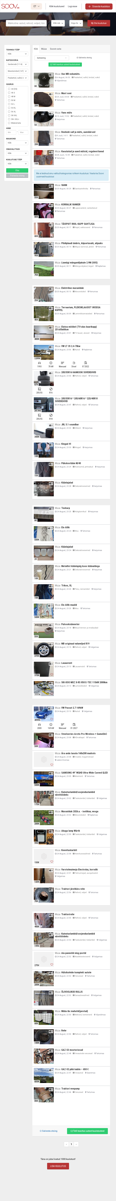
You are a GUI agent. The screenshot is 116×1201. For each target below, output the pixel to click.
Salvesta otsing (85, 58)
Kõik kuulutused (56, 6)
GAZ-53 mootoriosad (72, 1049)
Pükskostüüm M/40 (71, 463)
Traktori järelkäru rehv (73, 888)
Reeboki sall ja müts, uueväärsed (78, 132)
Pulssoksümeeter (70, 624)
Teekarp (65, 508)
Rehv (63, 1030)
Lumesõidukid (80, 686)
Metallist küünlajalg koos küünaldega (80, 566)
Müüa (44, 49)
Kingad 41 (66, 443)
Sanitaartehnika (81, 189)
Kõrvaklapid (79, 737)
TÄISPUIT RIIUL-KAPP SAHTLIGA (78, 223)
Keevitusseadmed (82, 854)
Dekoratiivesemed (82, 486)
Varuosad (78, 976)
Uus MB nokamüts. (70, 73)
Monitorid (78, 776)
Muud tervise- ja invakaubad (86, 628)
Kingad (77, 447)
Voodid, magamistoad (83, 757)
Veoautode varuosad (83, 1053)
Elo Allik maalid (69, 604)
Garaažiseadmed (81, 995)
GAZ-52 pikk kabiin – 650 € (75, 1069)
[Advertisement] (71, 1115)
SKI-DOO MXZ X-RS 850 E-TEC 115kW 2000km (84, 682)
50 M (13, 100)
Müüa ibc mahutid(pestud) (74, 1011)
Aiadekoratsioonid (82, 957)
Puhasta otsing (17, 175)
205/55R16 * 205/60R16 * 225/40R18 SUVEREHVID (76, 400)
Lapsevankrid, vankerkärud (85, 208)
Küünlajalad (67, 482)
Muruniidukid (80, 292)
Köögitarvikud (80, 512)
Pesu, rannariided (82, 589)
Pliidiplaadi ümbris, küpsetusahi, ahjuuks (82, 243)
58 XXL (14, 115)
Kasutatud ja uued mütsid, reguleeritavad (82, 151)
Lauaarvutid (79, 666)
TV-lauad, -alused (81, 333)
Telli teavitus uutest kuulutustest (66, 64)
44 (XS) (14, 89)
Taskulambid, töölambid (84, 798)
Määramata (16, 123)
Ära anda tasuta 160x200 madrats (78, 753)
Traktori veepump (70, 1088)
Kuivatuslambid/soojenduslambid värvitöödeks (75, 793)
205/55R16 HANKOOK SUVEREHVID (78, 372)
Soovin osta (55, 49)
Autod (77, 350)
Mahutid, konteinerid (83, 1015)
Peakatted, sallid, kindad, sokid (86, 77)
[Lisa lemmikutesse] (51, 85)
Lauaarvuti (66, 663)
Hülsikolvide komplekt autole (76, 972)
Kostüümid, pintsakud (83, 467)
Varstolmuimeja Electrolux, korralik (79, 869)
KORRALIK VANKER (70, 204)
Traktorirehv (67, 914)
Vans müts (66, 112)
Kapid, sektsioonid (82, 227)
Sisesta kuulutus (101, 6)
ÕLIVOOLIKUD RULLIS (72, 991)
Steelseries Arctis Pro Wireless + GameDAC (84, 734)
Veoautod (78, 1073)
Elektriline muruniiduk (72, 288)
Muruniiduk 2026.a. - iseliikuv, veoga (79, 811)
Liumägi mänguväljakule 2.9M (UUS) (79, 262)
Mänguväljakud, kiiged (83, 266)
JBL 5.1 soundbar (70, 424)
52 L (13, 104)
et (35, 6)
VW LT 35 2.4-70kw (70, 346)
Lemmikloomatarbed (83, 314)
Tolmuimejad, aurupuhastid (86, 873)
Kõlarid (77, 428)
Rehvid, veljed (80, 376)
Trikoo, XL (66, 585)
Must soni (66, 93)
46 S (13, 93)
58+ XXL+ (15, 119)
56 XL (13, 112)
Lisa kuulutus (58, 1166)
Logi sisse (72, 6)
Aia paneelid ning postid (73, 953)
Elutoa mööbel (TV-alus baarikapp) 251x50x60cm (76, 328)
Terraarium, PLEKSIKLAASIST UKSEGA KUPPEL (77, 309)
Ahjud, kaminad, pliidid (84, 247)
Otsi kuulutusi (99, 23)
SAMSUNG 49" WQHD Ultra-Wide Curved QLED (84, 772)
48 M (13, 96)
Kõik (36, 49)
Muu (76, 531)
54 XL (13, 108)
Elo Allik (65, 527)
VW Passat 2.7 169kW (72, 707)
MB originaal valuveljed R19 (75, 643)
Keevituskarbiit (69, 850)
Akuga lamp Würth (70, 830)
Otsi (17, 170)
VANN (64, 185)
